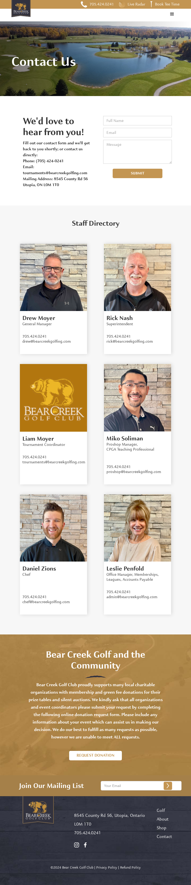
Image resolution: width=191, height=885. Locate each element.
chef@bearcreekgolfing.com (46, 602)
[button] (172, 14)
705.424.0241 (87, 832)
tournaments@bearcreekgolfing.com (55, 173)
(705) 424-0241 (50, 161)
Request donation (95, 755)
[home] (21, 13)
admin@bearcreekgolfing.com (131, 597)
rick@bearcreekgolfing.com (129, 341)
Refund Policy (130, 867)
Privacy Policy (106, 867)
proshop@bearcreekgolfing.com (133, 472)
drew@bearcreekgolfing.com (46, 341)
